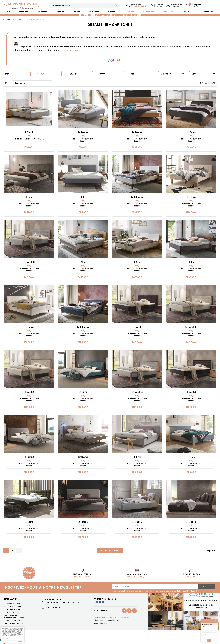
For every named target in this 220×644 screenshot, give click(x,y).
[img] (217, 620)
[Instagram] (134, 610)
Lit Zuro (29, 522)
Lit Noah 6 (29, 262)
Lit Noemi (191, 197)
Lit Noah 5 (191, 327)
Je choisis (12, 641)
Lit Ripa (191, 457)
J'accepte (20, 641)
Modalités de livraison (13, 609)
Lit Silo (191, 262)
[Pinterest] (129, 610)
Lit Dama (137, 522)
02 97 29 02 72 (53, 599)
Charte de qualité (11, 612)
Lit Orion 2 (29, 457)
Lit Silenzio (137, 197)
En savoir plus (72, 50)
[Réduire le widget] (215, 620)
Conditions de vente (12, 620)
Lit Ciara (191, 132)
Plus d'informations (5, 638)
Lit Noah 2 (29, 392)
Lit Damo (191, 522)
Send (209, 640)
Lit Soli (83, 197)
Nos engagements (11, 615)
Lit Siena (83, 457)
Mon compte (176, 4)
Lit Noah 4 (137, 392)
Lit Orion (83, 392)
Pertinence (33, 83)
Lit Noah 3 (191, 392)
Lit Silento (29, 132)
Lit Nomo (83, 262)
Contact (159, 5)
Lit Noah (137, 327)
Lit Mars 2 (83, 522)
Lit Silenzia (83, 327)
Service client (139, 5)
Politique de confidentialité (119, 618)
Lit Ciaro (29, 327)
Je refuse (5, 641)
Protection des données (14, 618)
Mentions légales (101, 618)
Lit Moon (137, 132)
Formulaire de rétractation (15, 623)
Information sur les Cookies (105, 620)
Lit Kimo (137, 457)
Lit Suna (137, 262)
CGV (119, 620)
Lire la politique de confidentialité (187, 591)
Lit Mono (83, 132)
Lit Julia (29, 197)
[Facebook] (124, 610)
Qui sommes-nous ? (12, 604)
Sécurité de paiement (13, 606)
